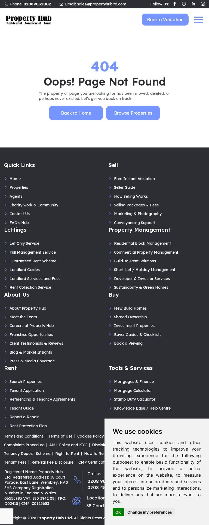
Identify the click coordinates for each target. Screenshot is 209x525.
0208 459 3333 (103, 487)
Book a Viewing (128, 343)
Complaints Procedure (24, 445)
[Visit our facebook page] (175, 4)
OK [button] (118, 512)
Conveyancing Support (134, 222)
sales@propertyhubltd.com (101, 4)
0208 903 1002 (104, 481)
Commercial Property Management (146, 252)
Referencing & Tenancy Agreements (42, 399)
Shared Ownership (130, 317)
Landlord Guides (25, 269)
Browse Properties (133, 113)
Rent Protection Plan (28, 425)
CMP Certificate (92, 462)
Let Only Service (24, 243)
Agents (16, 196)
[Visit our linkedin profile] (193, 4)
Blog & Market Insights (31, 352)
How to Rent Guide (101, 453)
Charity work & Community (34, 205)
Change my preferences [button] (149, 512)
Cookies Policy (90, 436)
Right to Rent (67, 453)
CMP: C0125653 (35, 503)
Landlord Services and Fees (35, 278)
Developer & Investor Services (142, 278)
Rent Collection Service (30, 287)
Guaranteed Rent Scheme (33, 261)
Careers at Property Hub (32, 325)
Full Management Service (33, 252)
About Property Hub (28, 308)
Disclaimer (101, 445)
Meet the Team (23, 317)
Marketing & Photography (138, 213)
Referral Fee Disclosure (52, 462)
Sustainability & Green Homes (141, 287)
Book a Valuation (165, 19)
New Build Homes (130, 308)
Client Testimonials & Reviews (36, 343)
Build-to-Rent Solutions (135, 261)
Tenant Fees (15, 462)
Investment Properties (134, 325)
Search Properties (26, 381)
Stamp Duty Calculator (134, 399)
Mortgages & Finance (134, 381)
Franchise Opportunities (31, 334)
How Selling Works (131, 196)
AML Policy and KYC (68, 445)
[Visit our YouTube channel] (184, 4)
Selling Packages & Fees (136, 205)
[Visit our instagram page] (203, 4)
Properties (19, 187)
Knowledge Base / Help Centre (142, 408)
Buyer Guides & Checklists (137, 334)
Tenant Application (27, 390)
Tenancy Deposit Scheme (27, 453)
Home (15, 178)
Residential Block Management (142, 243)
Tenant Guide (22, 408)
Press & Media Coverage (32, 361)
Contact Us (20, 213)
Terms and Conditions (24, 436)
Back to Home (76, 113)
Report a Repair (24, 416)
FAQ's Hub (19, 222)
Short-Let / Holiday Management (144, 269)
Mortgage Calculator (133, 390)
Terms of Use (60, 436)
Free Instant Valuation (134, 178)
